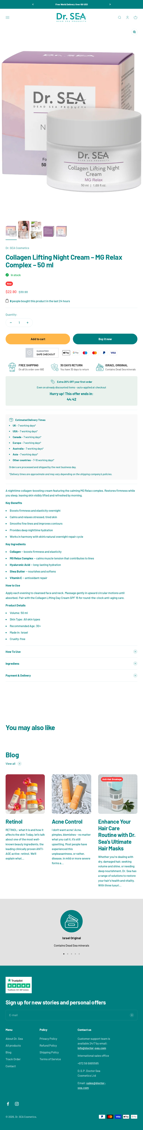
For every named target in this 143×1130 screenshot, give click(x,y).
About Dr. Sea (14, 1038)
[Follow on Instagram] (16, 1103)
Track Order (13, 1059)
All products (13, 1045)
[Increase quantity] (27, 322)
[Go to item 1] (11, 232)
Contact (11, 1066)
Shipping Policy (49, 1052)
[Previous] (32, 4)
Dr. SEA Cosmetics (17, 248)
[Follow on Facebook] (8, 1103)
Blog (8, 1052)
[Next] (110, 4)
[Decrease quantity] (11, 322)
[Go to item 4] (48, 232)
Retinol (14, 821)
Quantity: (11, 314)
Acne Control (67, 821)
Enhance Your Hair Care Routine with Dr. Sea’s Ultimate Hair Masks (117, 835)
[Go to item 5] (61, 232)
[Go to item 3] (36, 230)
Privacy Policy (48, 1038)
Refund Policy (48, 1045)
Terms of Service (50, 1059)
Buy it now (105, 339)
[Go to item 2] (23, 230)
